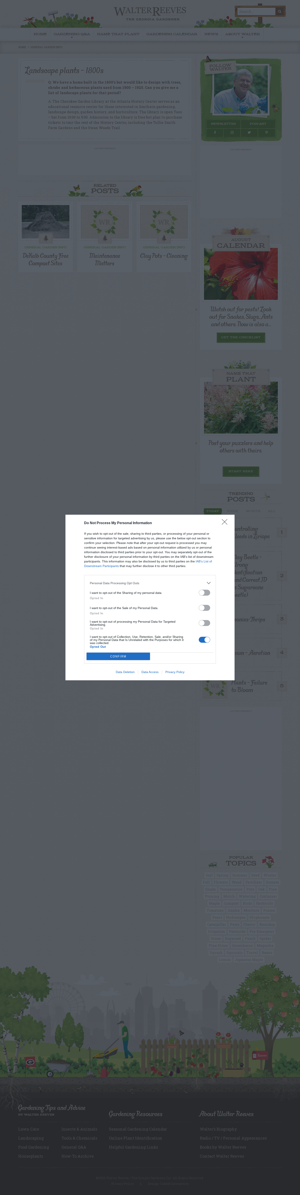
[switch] (204, 593)
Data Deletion (125, 672)
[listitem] (150, 583)
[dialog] (150, 597)
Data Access (150, 672)
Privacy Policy (174, 672)
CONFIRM (118, 656)
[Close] (226, 523)
